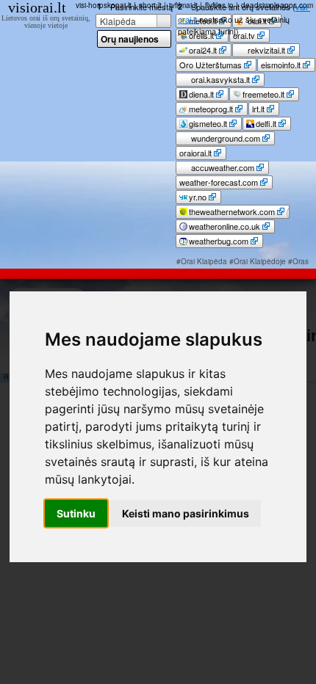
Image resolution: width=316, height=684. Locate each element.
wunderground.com (224, 138)
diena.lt (201, 94)
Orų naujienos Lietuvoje (130, 40)
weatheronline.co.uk (224, 226)
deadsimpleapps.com (277, 5)
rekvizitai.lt (265, 50)
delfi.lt (266, 123)
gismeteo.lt (208, 123)
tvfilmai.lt (183, 5)
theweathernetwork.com (232, 211)
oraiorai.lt (195, 153)
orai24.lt (203, 50)
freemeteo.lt (263, 94)
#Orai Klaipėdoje (257, 261)
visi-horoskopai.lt (104, 5)
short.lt (150, 5)
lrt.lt (258, 108)
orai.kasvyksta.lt (219, 79)
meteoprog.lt (211, 108)
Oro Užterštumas (210, 64)
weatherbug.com (218, 241)
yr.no (198, 197)
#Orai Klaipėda (201, 261)
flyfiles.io (219, 5)
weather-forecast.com (218, 182)
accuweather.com (221, 167)
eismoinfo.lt (281, 64)
